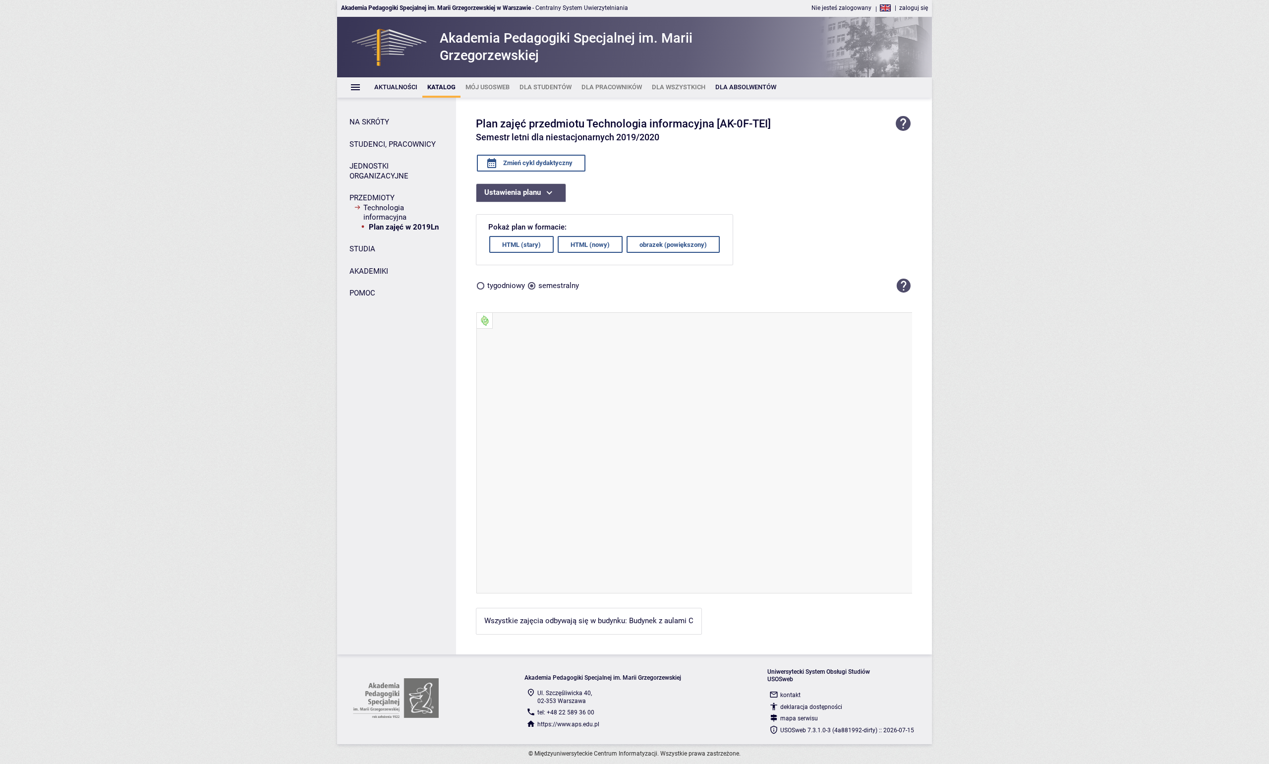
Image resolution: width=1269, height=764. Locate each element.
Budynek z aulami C (661, 620)
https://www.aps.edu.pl (568, 724)
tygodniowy (506, 285)
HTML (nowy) (590, 244)
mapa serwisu (799, 718)
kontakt (790, 695)
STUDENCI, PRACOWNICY (392, 144)
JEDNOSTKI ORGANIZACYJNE (378, 171)
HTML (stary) (521, 244)
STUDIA (362, 248)
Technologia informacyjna (384, 212)
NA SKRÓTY (369, 122)
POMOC (362, 293)
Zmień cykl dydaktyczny (537, 163)
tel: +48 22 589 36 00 (565, 712)
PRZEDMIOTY (372, 197)
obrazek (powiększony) (673, 244)
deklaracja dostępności (811, 707)
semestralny (558, 285)
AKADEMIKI (368, 271)
